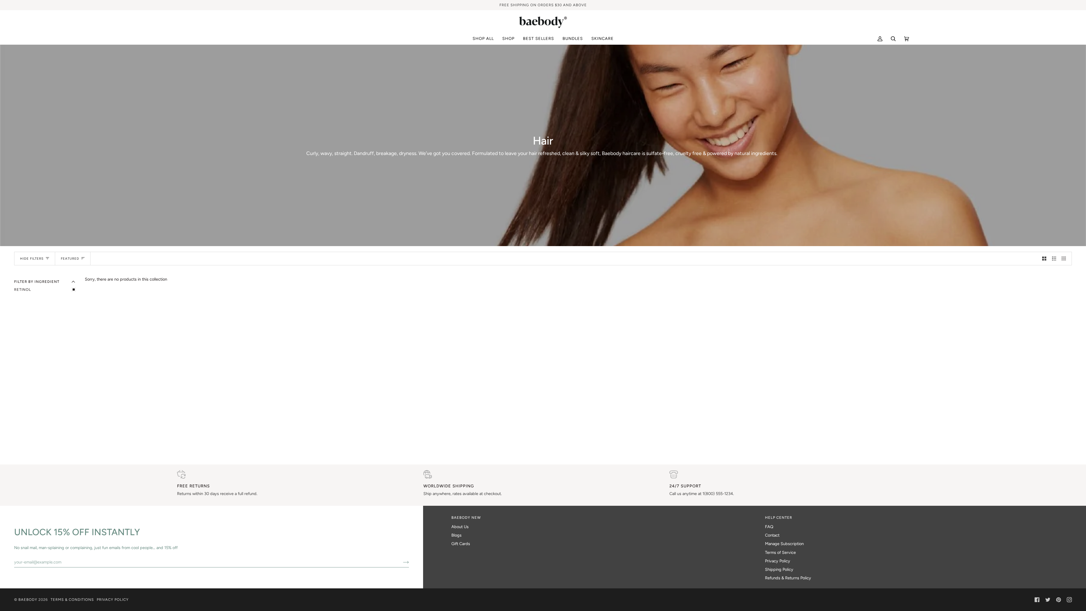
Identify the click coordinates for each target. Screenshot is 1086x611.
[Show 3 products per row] (1054, 258)
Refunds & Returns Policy (788, 577)
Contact (772, 535)
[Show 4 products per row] (1065, 258)
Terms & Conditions (72, 599)
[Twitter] (1047, 599)
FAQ (769, 526)
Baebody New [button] (466, 517)
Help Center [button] (778, 517)
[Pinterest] (1058, 599)
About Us (460, 526)
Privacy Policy (777, 560)
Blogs (456, 535)
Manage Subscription (784, 543)
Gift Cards (460, 543)
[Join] (401, 562)
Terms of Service (780, 552)
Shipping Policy (779, 569)
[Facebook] (1037, 599)
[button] (508, 38)
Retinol (22, 289)
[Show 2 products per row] (1044, 258)
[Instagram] (1069, 599)
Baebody (27, 599)
